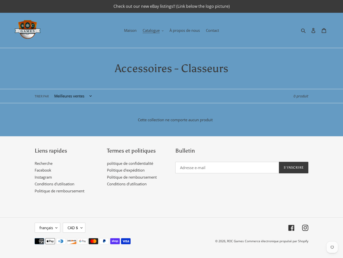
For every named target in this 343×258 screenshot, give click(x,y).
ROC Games (235, 241)
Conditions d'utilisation (54, 183)
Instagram (43, 177)
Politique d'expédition (126, 170)
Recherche (43, 163)
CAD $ (73, 227)
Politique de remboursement (59, 190)
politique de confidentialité (130, 163)
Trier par (42, 96)
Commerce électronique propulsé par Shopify (276, 241)
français (46, 227)
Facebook (43, 170)
